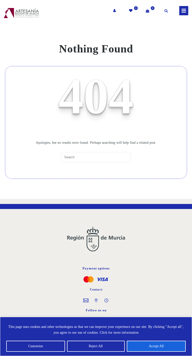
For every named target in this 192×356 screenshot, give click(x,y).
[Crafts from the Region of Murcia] (16, 12)
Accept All (156, 346)
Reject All (96, 346)
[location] (96, 301)
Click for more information (119, 332)
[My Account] (114, 11)
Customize (35, 346)
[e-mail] (85, 301)
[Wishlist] (131, 11)
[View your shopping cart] (147, 11)
